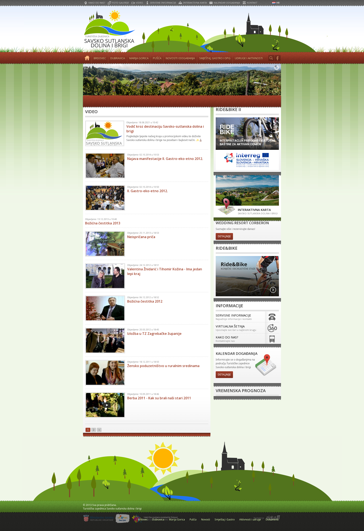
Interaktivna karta (195, 2)
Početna (87, 58)
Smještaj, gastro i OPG (214, 58)
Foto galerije (120, 2)
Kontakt (252, 2)
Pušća (157, 58)
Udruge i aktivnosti (249, 58)
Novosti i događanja (180, 58)
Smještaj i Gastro (225, 519)
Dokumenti (272, 519)
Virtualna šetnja (236, 327)
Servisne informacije (163, 2)
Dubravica (117, 58)
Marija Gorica (139, 58)
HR (278, 2)
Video (139, 2)
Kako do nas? (96, 2)
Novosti (205, 519)
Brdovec (100, 58)
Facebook (278, 58)
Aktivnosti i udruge (250, 519)
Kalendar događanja (227, 2)
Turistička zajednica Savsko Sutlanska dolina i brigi (109, 29)
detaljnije (224, 236)
